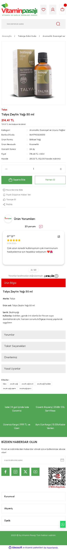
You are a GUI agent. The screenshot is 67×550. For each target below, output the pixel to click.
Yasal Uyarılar (12, 368)
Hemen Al (50, 179)
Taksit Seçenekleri (15, 346)
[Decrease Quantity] (6, 169)
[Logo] (19, 9)
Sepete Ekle (19, 179)
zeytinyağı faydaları (44, 384)
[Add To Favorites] (33, 190)
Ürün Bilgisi (10, 282)
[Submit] (62, 460)
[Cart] (62, 9)
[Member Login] (53, 10)
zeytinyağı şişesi (25, 388)
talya (4, 384)
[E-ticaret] (33, 547)
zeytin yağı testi (27, 384)
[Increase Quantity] (60, 169)
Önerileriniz (10, 357)
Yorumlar (9, 334)
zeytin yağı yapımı (9, 388)
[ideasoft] (15, 547)
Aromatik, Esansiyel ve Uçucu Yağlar (47, 130)
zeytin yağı (14, 384)
